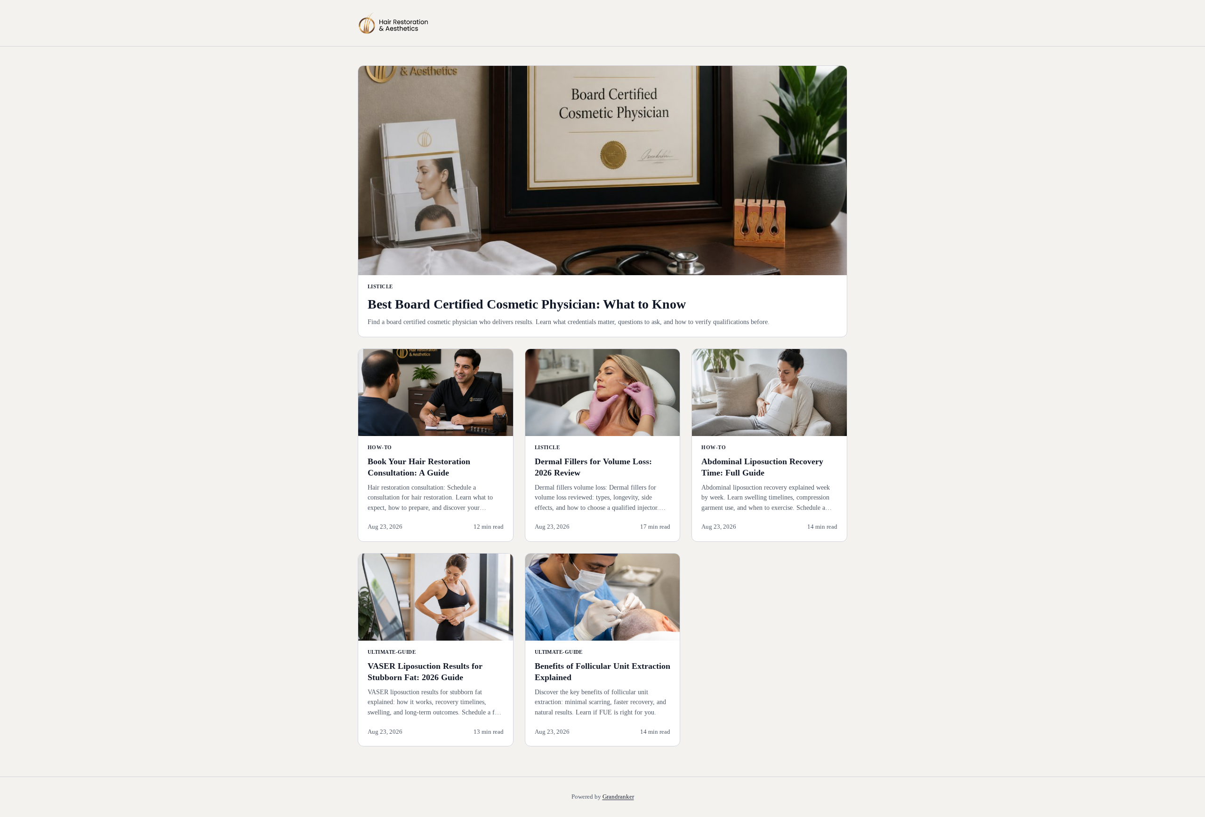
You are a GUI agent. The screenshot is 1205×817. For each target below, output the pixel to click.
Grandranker (618, 796)
